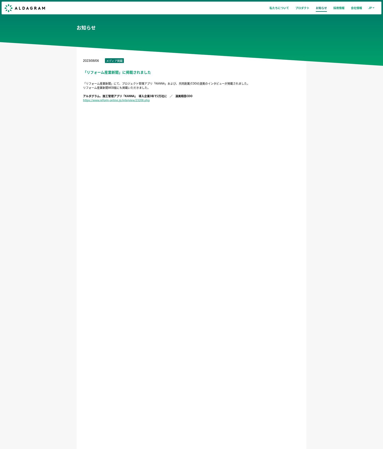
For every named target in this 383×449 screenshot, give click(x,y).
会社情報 (356, 8)
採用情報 (339, 8)
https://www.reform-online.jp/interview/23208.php (116, 100)
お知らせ (321, 8)
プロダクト (302, 8)
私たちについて (279, 8)
